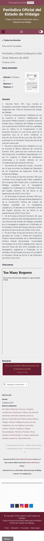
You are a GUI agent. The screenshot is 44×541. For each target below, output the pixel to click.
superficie (13, 438)
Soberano (5, 438)
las (34, 422)
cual (29, 412)
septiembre (34, 435)
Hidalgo (5, 422)
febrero (35, 419)
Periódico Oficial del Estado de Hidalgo (22, 12)
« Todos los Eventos (11, 40)
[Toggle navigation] (21, 32)
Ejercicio (30, 416)
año (3, 409)
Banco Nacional (11, 409)
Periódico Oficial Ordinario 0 (12, 435)
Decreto (35, 412)
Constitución (7, 412)
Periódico (18, 432)
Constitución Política (20, 412)
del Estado (6, 416)
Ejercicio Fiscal (7, 419)
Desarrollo (22, 416)
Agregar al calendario (15, 385)
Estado (29, 419)
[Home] (3, 31)
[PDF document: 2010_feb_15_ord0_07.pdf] (22, 311)
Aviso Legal (35, 528)
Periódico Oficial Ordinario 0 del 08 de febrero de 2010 (15, 446)
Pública (26, 435)
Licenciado (29, 425)
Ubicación (14, 528)
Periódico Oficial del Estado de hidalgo (26, 459)
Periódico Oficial (29, 432)
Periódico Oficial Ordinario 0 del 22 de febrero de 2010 (33, 446)
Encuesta (25, 528)
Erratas (23, 419)
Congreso (29, 409)
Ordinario (12, 429)
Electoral (17, 419)
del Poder (14, 416)
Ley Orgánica (19, 425)
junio (31, 422)
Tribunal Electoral (24, 438)
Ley (12, 425)
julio (27, 422)
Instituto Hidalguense (17, 422)
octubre (5, 429)
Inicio (6, 528)
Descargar (22, 369)
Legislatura (6, 425)
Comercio (21, 409)
